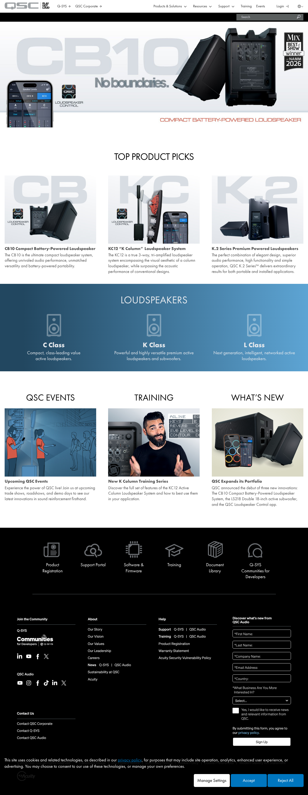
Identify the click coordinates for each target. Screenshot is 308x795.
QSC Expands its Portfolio (237, 481)
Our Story (95, 629)
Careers (94, 658)
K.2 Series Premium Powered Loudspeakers (255, 248)
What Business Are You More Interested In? (255, 690)
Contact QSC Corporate (35, 724)
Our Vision (96, 636)
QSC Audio (25, 674)
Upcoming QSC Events (26, 481)
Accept (249, 780)
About (92, 619)
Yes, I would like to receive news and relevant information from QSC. (265, 714)
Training (246, 6)
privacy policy (248, 732)
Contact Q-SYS (28, 731)
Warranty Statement (174, 651)
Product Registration (174, 644)
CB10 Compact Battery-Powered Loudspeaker (50, 248)
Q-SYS (22, 631)
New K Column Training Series (138, 481)
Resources (200, 6)
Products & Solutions (167, 6)
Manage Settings (211, 780)
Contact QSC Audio (31, 738)
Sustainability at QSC (104, 672)
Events (260, 6)
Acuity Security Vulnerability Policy (185, 658)
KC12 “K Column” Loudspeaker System (147, 248)
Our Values (96, 644)
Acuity (93, 679)
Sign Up (262, 742)
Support (223, 6)
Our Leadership (99, 651)
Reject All (285, 780)
